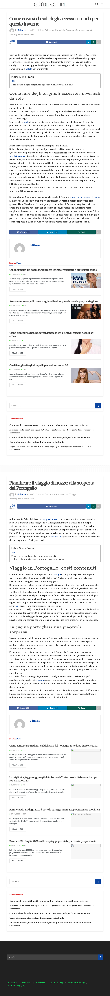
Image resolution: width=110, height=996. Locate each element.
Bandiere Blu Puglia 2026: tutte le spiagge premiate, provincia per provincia (52, 841)
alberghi (56, 574)
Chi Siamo (12, 983)
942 (24, 274)
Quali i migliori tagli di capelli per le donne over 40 (38, 365)
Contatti (40, 983)
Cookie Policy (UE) (16, 986)
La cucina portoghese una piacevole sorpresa (39, 559)
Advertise (26, 983)
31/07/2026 (15, 785)
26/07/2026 (15, 845)
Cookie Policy (56, 983)
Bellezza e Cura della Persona (59, 30)
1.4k (24, 370)
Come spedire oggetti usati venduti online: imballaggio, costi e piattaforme (48, 425)
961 (23, 785)
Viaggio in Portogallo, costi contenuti (33, 556)
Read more (17, 289)
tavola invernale (17, 156)
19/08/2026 (15, 274)
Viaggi (72, 494)
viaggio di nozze (49, 519)
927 (24, 814)
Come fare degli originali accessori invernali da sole (42, 84)
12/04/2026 (15, 370)
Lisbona (40, 680)
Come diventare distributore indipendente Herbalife (36, 442)
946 (24, 306)
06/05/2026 (16, 341)
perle (26, 122)
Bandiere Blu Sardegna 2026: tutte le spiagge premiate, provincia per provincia (54, 809)
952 (24, 341)
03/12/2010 (35, 30)
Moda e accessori (83, 30)
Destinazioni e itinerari (56, 494)
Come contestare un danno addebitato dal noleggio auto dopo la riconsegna (53, 745)
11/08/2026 (15, 750)
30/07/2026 (15, 306)
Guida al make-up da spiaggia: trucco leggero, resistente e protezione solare (53, 269)
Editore (22, 30)
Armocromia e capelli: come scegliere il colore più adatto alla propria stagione (53, 301)
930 (23, 750)
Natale (28, 69)
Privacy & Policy (76, 983)
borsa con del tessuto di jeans (84, 197)
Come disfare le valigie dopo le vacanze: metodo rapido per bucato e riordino (49, 437)
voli (16, 606)
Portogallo (55, 536)
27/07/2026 (15, 814)
